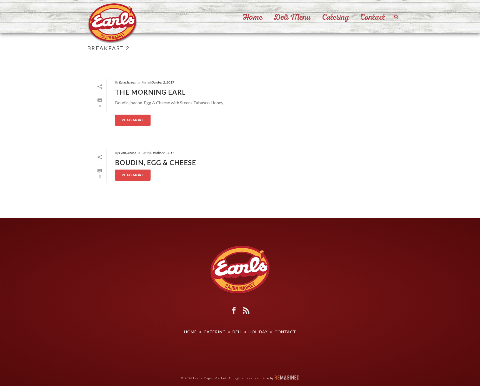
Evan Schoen (127, 82)
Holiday (258, 331)
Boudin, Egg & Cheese (155, 162)
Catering (335, 17)
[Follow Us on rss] (246, 310)
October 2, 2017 (162, 82)
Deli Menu (292, 17)
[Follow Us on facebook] (234, 310)
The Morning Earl (150, 92)
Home (252, 17)
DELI (237, 331)
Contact (372, 17)
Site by (268, 378)
